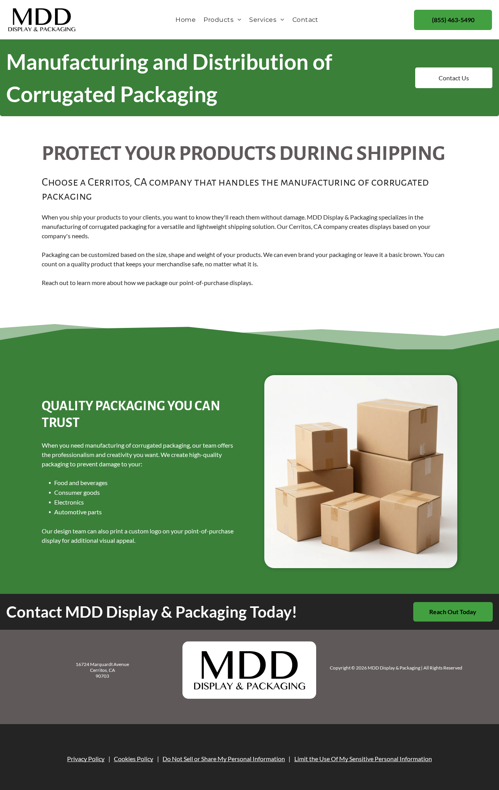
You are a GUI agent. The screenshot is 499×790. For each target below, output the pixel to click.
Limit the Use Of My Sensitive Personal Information (363, 758)
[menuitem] (186, 19)
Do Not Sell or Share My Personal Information (224, 758)
